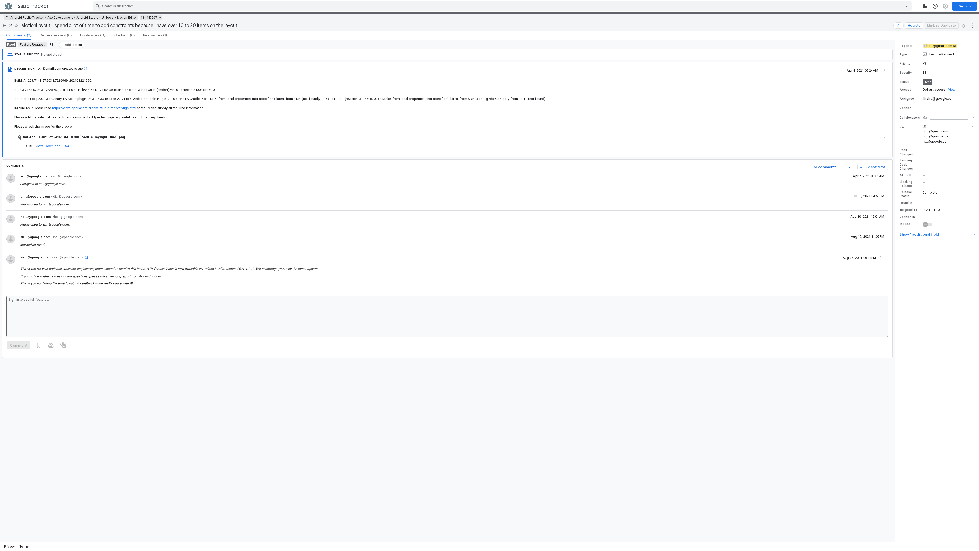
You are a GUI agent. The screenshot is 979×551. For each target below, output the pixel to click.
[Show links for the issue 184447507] (160, 17)
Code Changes (906, 152)
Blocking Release (906, 184)
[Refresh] (10, 25)
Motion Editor (127, 17)
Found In (906, 203)
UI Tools (107, 17)
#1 (85, 68)
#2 (85, 257)
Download (53, 146)
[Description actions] (884, 70)
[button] (937, 54)
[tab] (18, 35)
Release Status (906, 194)
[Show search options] (907, 6)
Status (905, 82)
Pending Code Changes (906, 164)
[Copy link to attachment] (67, 146)
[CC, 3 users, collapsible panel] (948, 126)
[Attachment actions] (884, 137)
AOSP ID (906, 175)
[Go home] (4, 25)
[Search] (98, 6)
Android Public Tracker (27, 17)
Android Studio (87, 17)
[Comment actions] (880, 258)
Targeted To (908, 210)
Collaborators (910, 117)
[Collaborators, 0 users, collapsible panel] (948, 117)
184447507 (149, 17)
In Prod (905, 224)
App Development (60, 17)
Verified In (907, 217)
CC (902, 127)
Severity (906, 72)
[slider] (896, 291)
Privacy (9, 546)
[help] (935, 6)
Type (903, 54)
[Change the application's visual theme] (925, 6)
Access (905, 89)
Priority (905, 63)
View (39, 146)
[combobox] (503, 6)
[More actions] (973, 25)
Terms (24, 546)
